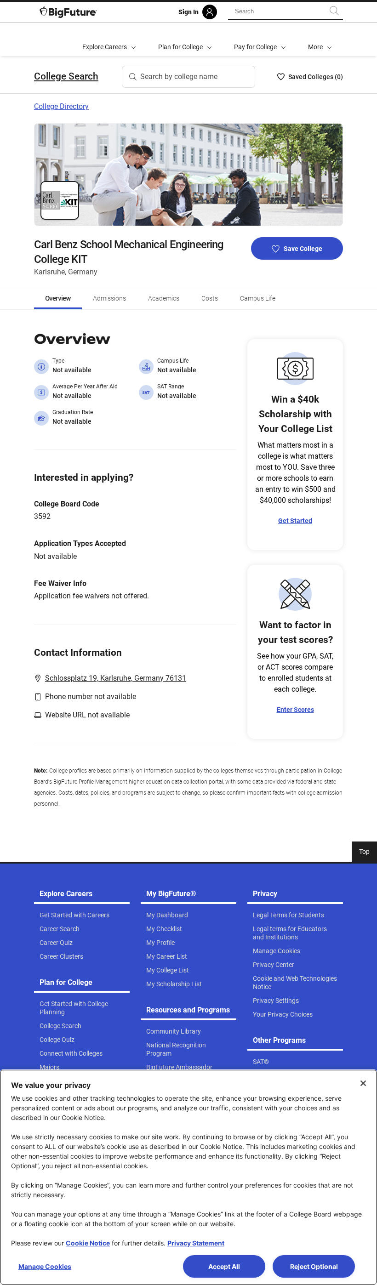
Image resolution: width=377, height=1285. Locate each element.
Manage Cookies (44, 1266)
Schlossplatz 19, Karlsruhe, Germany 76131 (115, 678)
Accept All (224, 1266)
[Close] (363, 1083)
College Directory (61, 106)
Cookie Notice (88, 1243)
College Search (66, 76)
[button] (320, 39)
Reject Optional (314, 1266)
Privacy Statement (195, 1243)
